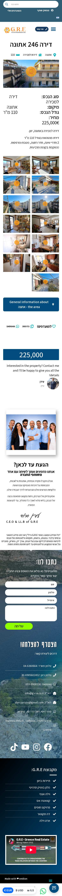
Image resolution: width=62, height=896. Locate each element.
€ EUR (8, 890)
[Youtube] (25, 747)
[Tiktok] (14, 747)
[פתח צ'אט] (54, 888)
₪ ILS (30, 890)
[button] (53, 29)
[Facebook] (48, 747)
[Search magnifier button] (6, 4)
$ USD (19, 890)
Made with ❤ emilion (16, 878)
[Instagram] (36, 747)
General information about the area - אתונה (29, 304)
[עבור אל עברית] (58, 17)
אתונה (48, 55)
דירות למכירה (30, 55)
